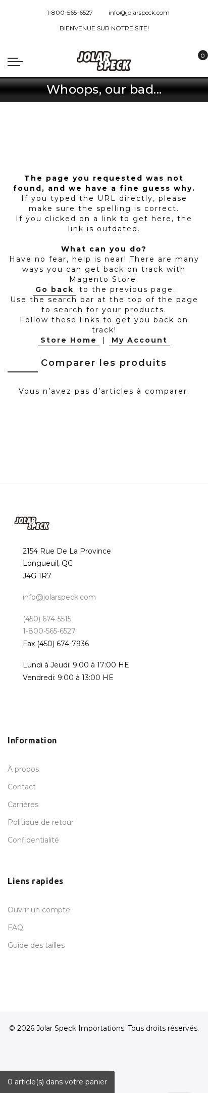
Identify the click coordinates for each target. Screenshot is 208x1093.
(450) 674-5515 (47, 618)
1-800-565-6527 (70, 12)
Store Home (68, 340)
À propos (23, 769)
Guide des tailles (36, 945)
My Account (140, 340)
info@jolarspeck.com (139, 12)
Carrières (23, 804)
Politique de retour (41, 822)
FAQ (15, 927)
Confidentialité (33, 840)
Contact (22, 786)
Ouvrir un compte (39, 909)
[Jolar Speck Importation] (104, 61)
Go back (54, 289)
